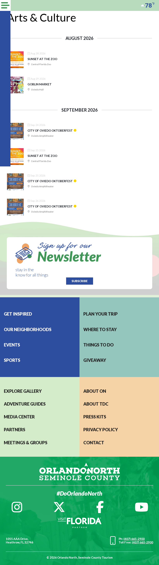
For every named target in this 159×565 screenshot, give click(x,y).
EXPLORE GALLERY (23, 391)
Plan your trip (100, 314)
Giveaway (94, 360)
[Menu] (5, 5)
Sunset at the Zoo (42, 59)
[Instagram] (17, 507)
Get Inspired (18, 314)
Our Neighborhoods (27, 329)
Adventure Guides (25, 404)
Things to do (98, 344)
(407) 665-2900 (134, 539)
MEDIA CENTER (19, 416)
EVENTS (12, 344)
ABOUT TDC (95, 404)
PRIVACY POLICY (100, 429)
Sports (12, 360)
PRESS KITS (94, 416)
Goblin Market (40, 84)
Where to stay (100, 329)
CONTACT (93, 442)
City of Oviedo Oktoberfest (50, 130)
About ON (94, 391)
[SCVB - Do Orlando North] (79, 471)
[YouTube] (141, 507)
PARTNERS (14, 429)
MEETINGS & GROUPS (25, 442)
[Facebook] (100, 507)
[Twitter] (59, 507)
